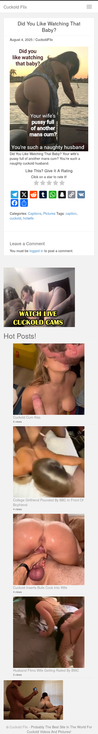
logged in (36, 250)
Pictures (49, 213)
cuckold (15, 218)
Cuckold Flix (15, 7)
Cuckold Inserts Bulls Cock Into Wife (40, 587)
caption (71, 213)
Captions (34, 213)
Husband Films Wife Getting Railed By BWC (46, 670)
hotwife (28, 218)
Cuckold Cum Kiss (26, 417)
